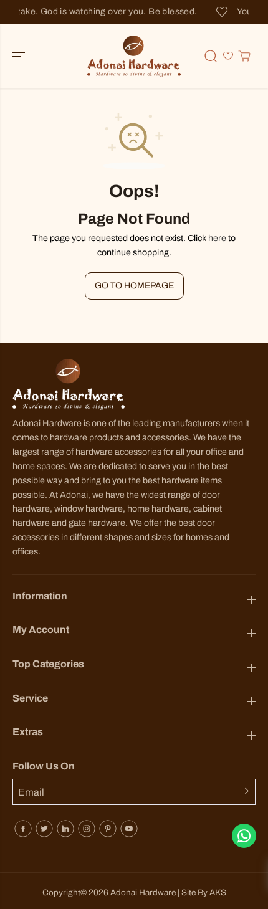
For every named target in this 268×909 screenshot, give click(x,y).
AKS (217, 892)
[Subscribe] (247, 793)
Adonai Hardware (143, 892)
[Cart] (244, 56)
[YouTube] (129, 828)
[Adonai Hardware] (134, 56)
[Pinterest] (107, 828)
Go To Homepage (134, 285)
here (217, 238)
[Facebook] (23, 828)
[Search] (210, 56)
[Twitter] (44, 828)
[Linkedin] (65, 828)
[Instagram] (86, 828)
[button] (19, 56)
